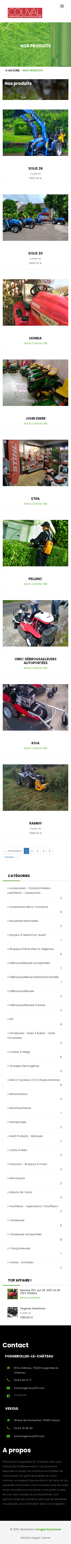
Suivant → (11, 857)
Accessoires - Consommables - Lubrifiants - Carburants (29, 890)
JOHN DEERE (36, 418)
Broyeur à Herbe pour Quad (27, 935)
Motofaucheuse (20, 1108)
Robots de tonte (20, 1192)
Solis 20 (35, 253)
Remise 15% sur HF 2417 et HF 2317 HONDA (40, 1292)
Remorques (17, 1178)
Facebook (20, 1395)
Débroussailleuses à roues (27, 1005)
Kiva (35, 743)
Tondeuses (16, 1220)
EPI (11, 1019)
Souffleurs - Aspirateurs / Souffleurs (33, 1206)
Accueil (14, 70)
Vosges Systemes (48, 1529)
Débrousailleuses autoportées (29, 963)
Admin (46, 1537)
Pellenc (35, 579)
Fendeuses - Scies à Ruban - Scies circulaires (31, 1035)
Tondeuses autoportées (25, 1234)
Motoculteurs (18, 1094)
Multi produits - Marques (26, 1136)
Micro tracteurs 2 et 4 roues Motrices (34, 1080)
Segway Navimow (32, 1308)
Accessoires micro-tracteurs (28, 907)
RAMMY (35, 823)
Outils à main (18, 1150)
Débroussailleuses (21, 991)
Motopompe (17, 1122)
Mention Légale (30, 1537)
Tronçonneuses (19, 1248)
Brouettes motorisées (23, 921)
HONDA (35, 338)
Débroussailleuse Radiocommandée (34, 977)
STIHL (35, 499)
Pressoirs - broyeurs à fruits (28, 1164)
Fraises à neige (19, 1052)
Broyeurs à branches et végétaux (31, 949)
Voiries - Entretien (21, 1262)
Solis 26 (35, 168)
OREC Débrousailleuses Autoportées (36, 661)
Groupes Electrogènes (24, 1066)
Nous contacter (35, 343)
